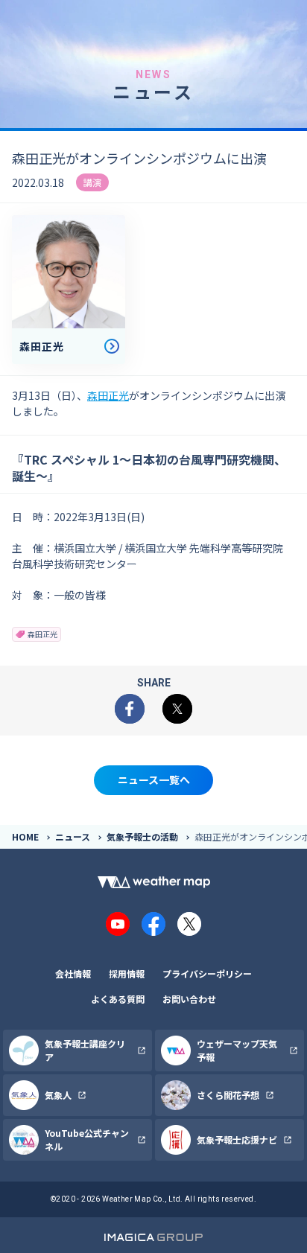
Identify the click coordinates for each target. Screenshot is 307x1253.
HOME (25, 836)
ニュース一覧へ (154, 779)
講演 (92, 182)
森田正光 (108, 395)
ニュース (72, 836)
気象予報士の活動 (142, 836)
